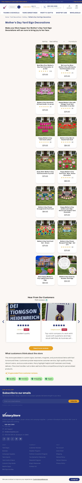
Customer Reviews (35, 448)
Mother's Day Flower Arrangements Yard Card (45, 208)
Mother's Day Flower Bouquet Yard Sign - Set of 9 (67, 243)
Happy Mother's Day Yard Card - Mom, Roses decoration (67, 173)
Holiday (24, 17)
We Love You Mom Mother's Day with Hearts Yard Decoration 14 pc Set (67, 68)
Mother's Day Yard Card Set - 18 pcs (45, 242)
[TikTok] (12, 439)
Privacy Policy (60, 463)
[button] (3, 321)
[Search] (18, 7)
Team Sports (6, 457)
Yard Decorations (15, 17)
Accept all (74, 479)
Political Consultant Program (38, 454)
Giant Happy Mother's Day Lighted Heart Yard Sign (45, 278)
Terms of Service (61, 460)
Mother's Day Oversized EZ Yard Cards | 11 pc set (45, 103)
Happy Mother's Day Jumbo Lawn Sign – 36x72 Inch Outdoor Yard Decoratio (67, 209)
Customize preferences (40, 479)
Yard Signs (5, 448)
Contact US (32, 466)
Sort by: (45, 41)
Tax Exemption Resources (37, 457)
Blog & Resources (34, 463)
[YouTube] (20, 439)
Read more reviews (41, 348)
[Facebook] (4, 439)
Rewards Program (35, 460)
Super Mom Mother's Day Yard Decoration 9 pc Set (45, 172)
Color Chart (60, 451)
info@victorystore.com (11, 432)
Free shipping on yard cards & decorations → (15, 1)
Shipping (59, 454)
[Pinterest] (16, 439)
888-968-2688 (9, 424)
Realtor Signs (6, 466)
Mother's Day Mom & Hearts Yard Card (67, 138)
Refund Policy (60, 457)
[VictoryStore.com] (5, 7)
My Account (60, 448)
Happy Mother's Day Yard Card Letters (45, 138)
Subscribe (74, 401)
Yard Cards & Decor (8, 460)
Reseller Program (34, 451)
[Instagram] (8, 439)
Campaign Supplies (8, 454)
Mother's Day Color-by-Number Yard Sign (67, 277)
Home (7, 17)
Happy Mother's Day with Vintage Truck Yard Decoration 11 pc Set (67, 104)
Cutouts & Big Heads (9, 463)
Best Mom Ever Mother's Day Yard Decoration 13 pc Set (45, 67)
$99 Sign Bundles (8, 469)
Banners (5, 451)
